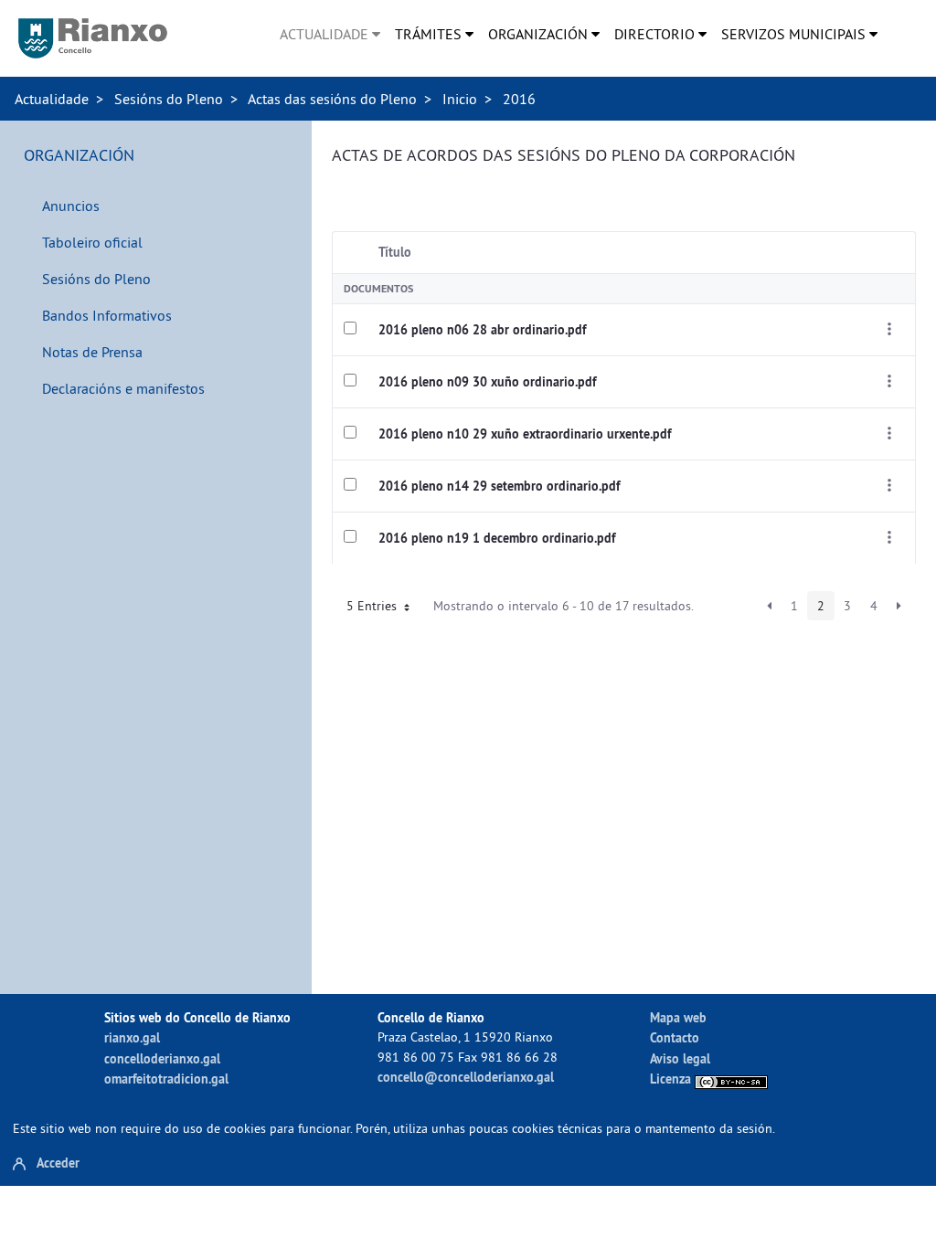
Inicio (459, 99)
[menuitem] (330, 34)
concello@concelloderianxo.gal (466, 1076)
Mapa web (678, 1017)
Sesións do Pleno (168, 99)
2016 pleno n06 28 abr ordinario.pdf (482, 330)
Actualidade (52, 99)
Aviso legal (680, 1058)
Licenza (672, 1078)
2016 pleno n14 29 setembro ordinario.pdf (499, 486)
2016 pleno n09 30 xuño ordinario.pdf (487, 382)
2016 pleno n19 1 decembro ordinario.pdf (496, 538)
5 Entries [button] (373, 606)
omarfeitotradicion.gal (166, 1078)
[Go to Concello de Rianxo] (93, 38)
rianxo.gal (132, 1037)
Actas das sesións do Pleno (332, 99)
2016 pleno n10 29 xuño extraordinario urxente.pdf (524, 434)
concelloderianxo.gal (162, 1058)
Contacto (674, 1037)
